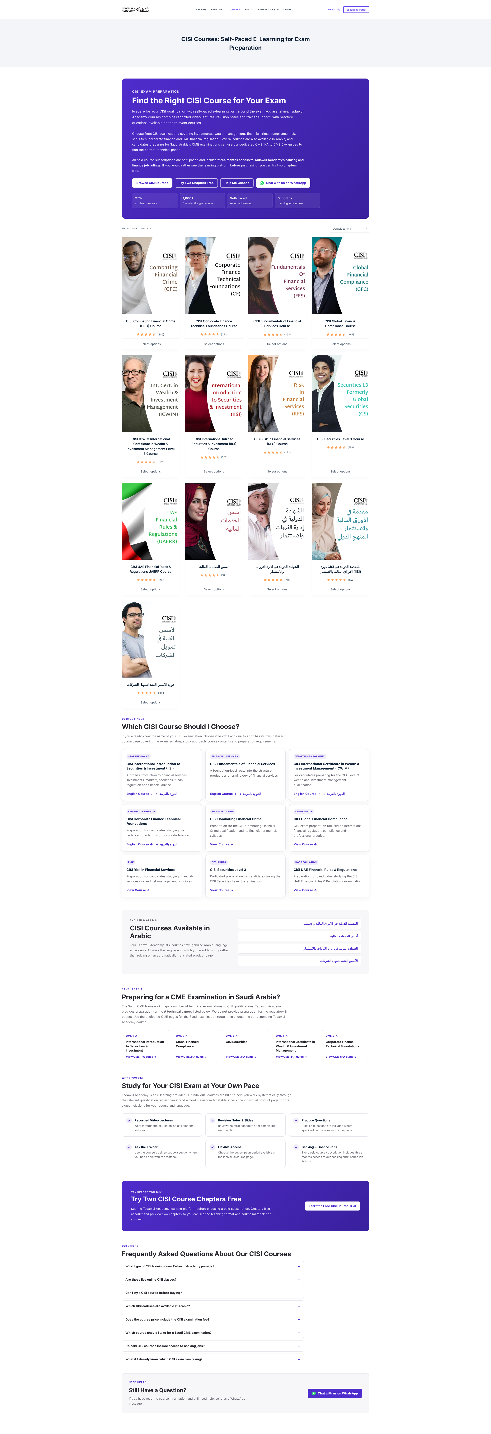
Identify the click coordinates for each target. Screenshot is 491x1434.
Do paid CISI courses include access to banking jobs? (165, 1346)
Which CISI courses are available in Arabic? (157, 1306)
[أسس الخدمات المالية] (214, 521)
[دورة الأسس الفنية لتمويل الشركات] (150, 639)
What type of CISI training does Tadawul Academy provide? (169, 1266)
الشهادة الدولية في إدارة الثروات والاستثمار (331, 948)
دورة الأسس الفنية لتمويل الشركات (150, 685)
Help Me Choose (236, 183)
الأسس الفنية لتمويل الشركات (339, 961)
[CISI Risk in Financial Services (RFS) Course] (277, 393)
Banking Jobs (266, 9)
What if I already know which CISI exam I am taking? (164, 1359)
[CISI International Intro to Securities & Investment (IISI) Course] (214, 393)
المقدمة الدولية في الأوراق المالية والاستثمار (330, 923)
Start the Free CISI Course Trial (332, 1206)
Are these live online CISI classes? (151, 1279)
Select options (151, 344)
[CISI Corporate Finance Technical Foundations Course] (214, 275)
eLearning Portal (356, 9)
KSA (247, 9)
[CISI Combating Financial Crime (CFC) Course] (150, 275)
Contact (289, 9)
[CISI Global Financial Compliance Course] (340, 275)
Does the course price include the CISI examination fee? (167, 1319)
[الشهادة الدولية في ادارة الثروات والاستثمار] (277, 521)
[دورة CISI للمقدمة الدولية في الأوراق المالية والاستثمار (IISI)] (340, 521)
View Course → (221, 844)
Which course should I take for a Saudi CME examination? (168, 1333)
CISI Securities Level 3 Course (340, 439)
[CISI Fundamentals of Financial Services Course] (277, 275)
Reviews (201, 9)
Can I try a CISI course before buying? (153, 1293)
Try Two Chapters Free (196, 183)
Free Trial (217, 9)
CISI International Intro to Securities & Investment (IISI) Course (213, 444)
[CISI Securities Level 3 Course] (340, 393)
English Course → (139, 794)
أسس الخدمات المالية (214, 567)
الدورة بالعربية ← (166, 794)
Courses (234, 9)
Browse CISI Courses (152, 183)
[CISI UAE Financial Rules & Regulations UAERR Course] (150, 521)
